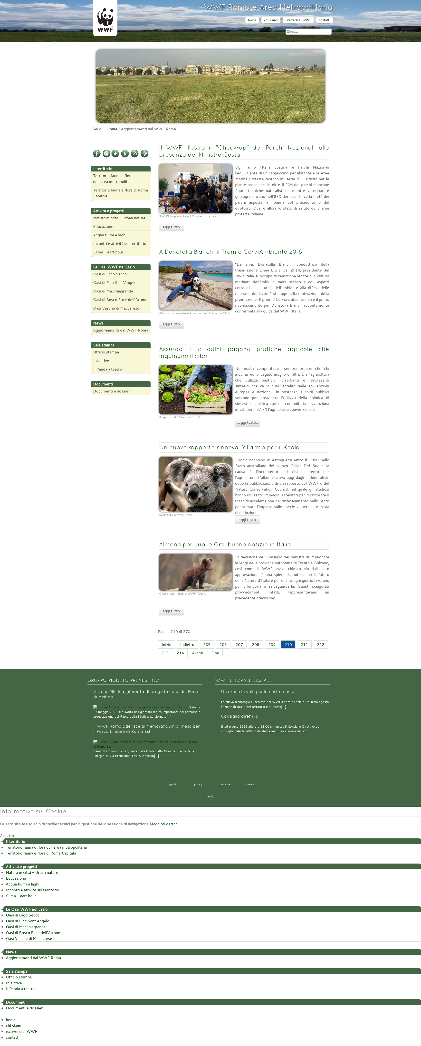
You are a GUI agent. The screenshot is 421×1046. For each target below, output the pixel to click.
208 (255, 644)
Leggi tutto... (171, 227)
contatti (324, 20)
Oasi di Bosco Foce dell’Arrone (120, 299)
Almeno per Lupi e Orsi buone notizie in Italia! (226, 544)
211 (304, 644)
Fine (215, 652)
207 (239, 644)
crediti (210, 796)
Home (111, 128)
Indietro (187, 644)
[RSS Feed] (134, 156)
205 (206, 644)
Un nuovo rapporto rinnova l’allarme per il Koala (229, 447)
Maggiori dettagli (165, 823)
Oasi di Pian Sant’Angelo (114, 282)
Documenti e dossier (111, 391)
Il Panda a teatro (107, 369)
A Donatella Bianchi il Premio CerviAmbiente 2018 (230, 251)
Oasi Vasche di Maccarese (116, 308)
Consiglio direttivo (239, 716)
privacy (198, 784)
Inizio (166, 644)
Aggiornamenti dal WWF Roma (120, 330)
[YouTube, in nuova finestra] (125, 156)
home (252, 20)
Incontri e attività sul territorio (119, 243)
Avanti (197, 652)
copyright (172, 784)
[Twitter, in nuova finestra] (115, 156)
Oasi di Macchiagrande (113, 291)
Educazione (103, 226)
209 (272, 644)
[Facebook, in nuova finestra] (96, 156)
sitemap (250, 784)
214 (180, 652)
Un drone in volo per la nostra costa (258, 691)
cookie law (224, 784)
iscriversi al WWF (298, 20)
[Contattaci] (144, 156)
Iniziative (101, 360)
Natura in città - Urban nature (119, 218)
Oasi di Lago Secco (110, 274)
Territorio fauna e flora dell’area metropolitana (113, 178)
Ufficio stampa (106, 352)
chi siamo (271, 20)
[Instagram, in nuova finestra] (106, 156)
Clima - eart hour (108, 252)
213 (165, 652)
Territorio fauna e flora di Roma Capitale (120, 193)
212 (320, 644)
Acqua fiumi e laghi (109, 235)
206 (223, 644)
